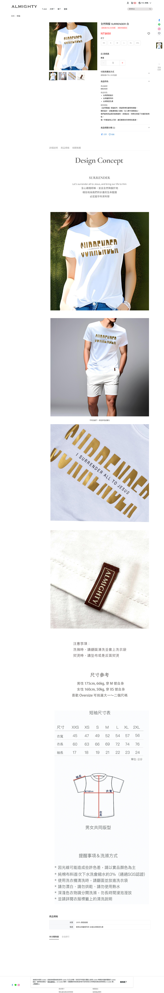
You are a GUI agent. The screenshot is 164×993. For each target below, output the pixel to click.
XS (104, 43)
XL (131, 43)
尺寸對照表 (105, 54)
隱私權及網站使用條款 (66, 992)
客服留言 (95, 989)
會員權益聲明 (97, 992)
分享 (105, 134)
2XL (137, 43)
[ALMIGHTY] (24, 6)
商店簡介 (61, 989)
